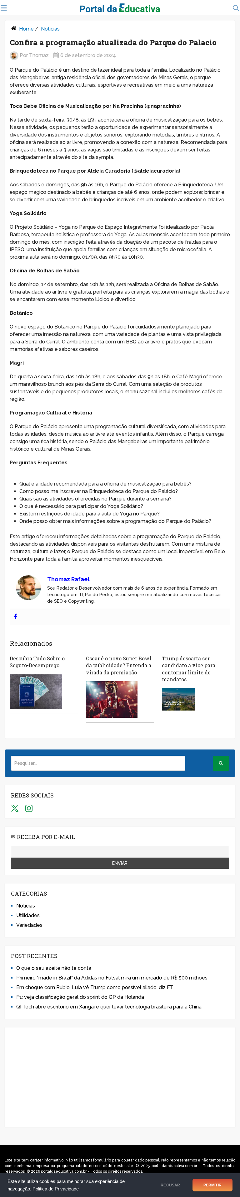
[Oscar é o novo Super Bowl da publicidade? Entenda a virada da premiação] (112, 699)
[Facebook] (15, 617)
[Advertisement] (120, 1077)
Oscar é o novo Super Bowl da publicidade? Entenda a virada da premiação (118, 665)
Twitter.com (15, 808)
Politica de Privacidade (55, 1188)
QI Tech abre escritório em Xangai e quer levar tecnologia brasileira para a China (109, 1007)
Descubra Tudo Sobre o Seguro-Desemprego (37, 661)
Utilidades (28, 915)
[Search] (221, 763)
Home (26, 29)
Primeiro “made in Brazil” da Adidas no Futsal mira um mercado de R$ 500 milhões (112, 978)
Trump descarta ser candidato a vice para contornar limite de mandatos (188, 668)
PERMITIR (212, 1185)
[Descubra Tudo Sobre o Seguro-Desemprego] (36, 691)
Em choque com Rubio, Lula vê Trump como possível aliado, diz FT (94, 987)
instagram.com (29, 808)
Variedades (29, 925)
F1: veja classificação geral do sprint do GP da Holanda (80, 997)
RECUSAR (170, 1185)
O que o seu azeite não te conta (53, 968)
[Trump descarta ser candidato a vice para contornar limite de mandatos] (178, 699)
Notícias (50, 29)
